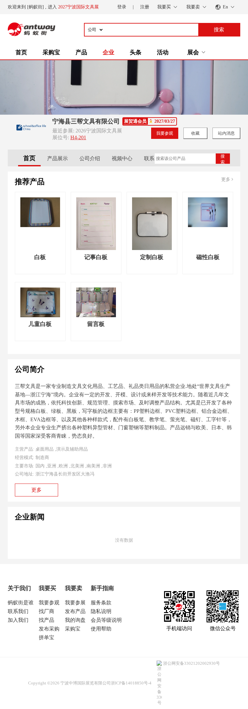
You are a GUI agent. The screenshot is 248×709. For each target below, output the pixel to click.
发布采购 (49, 628)
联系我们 (154, 158)
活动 (163, 52)
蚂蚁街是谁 (21, 602)
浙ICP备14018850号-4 (131, 683)
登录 (121, 7)
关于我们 (19, 588)
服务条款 (101, 602)
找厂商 (46, 611)
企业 (108, 52)
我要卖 (73, 588)
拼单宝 (46, 637)
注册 (144, 7)
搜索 (223, 159)
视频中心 (122, 158)
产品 (81, 52)
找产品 (46, 620)
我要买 (47, 588)
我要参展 (75, 602)
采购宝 (51, 52)
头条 (135, 52)
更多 (226, 179)
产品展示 (57, 158)
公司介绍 (89, 158)
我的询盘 (75, 620)
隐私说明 (101, 611)
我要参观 (164, 133)
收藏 (195, 133)
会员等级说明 (106, 620)
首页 (21, 52)
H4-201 (78, 137)
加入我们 (18, 620)
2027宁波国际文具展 (78, 7)
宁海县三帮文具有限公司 (86, 121)
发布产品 (75, 611)
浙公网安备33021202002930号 (191, 663)
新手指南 (102, 588)
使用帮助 (101, 628)
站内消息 (226, 133)
